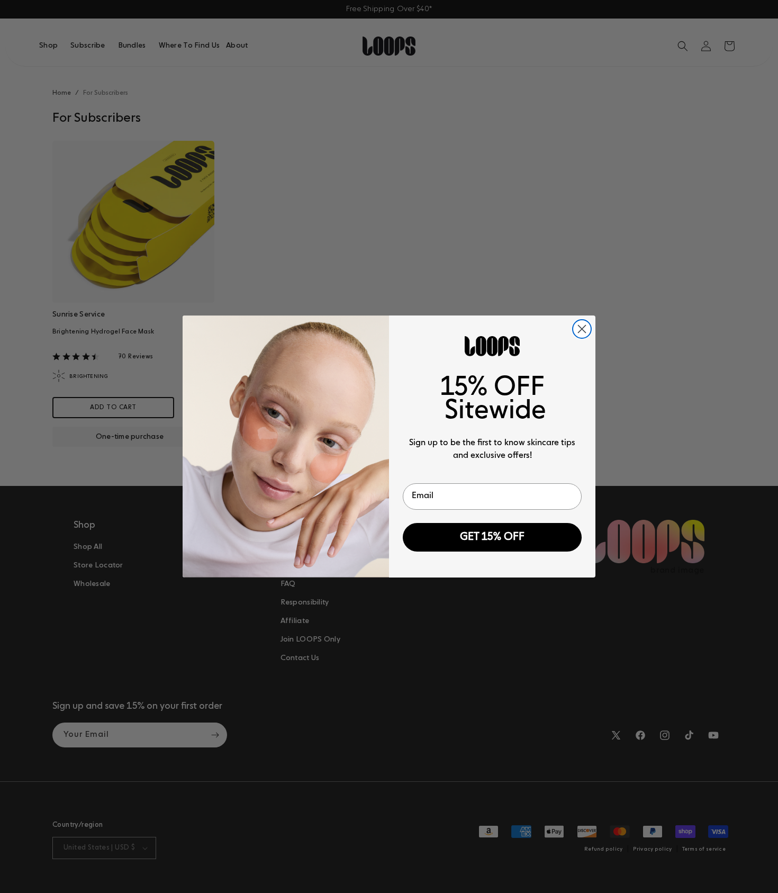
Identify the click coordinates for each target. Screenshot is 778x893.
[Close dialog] (582, 329)
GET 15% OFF (492, 537)
